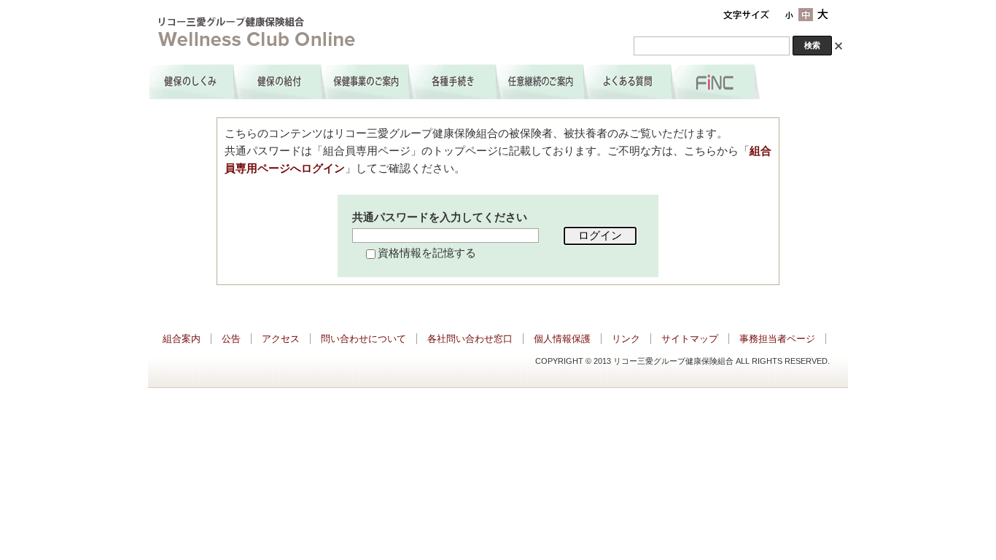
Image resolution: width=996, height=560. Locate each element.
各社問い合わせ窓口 (470, 338)
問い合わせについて (363, 338)
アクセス (281, 338)
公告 (231, 338)
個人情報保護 (562, 338)
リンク (626, 338)
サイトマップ (689, 338)
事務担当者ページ (777, 338)
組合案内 (182, 338)
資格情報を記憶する (427, 253)
